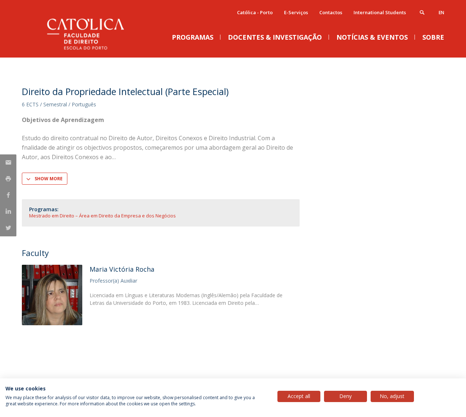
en (441, 12)
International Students (380, 12)
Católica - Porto (255, 12)
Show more (49, 179)
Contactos (330, 12)
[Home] (94, 50)
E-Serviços (296, 12)
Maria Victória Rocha (122, 269)
